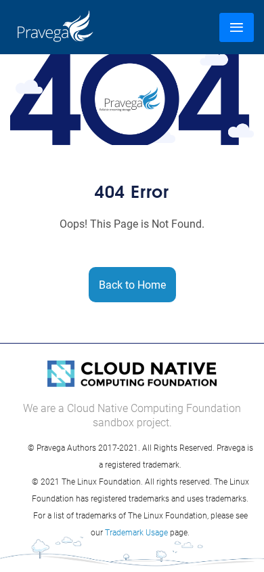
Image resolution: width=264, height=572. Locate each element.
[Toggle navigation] (236, 27)
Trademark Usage (136, 532)
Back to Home (132, 284)
